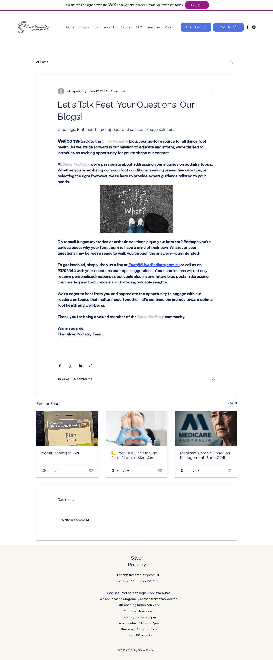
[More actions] (212, 91)
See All (232, 403)
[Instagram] (254, 27)
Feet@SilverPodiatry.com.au (138, 575)
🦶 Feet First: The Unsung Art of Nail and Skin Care (134, 455)
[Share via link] (91, 366)
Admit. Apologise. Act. (61, 453)
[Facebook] (247, 27)
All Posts (42, 62)
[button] (231, 62)
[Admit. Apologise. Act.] (67, 428)
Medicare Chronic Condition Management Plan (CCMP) (205, 455)
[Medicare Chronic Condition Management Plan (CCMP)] (206, 428)
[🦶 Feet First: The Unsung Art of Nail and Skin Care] (136, 428)
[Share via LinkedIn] (80, 366)
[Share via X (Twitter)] (70, 366)
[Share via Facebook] (60, 366)
